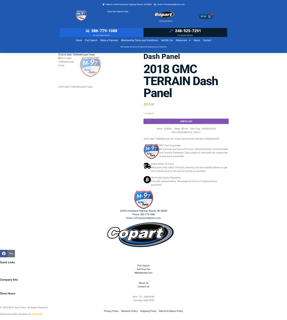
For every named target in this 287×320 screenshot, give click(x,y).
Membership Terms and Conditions (139, 40)
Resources (181, 40)
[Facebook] (3, 253)
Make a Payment (109, 40)
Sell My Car (167, 40)
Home (79, 40)
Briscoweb (37, 314)
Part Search (91, 40)
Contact (207, 40)
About (197, 40)
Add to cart (186, 121)
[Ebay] (11, 253)
